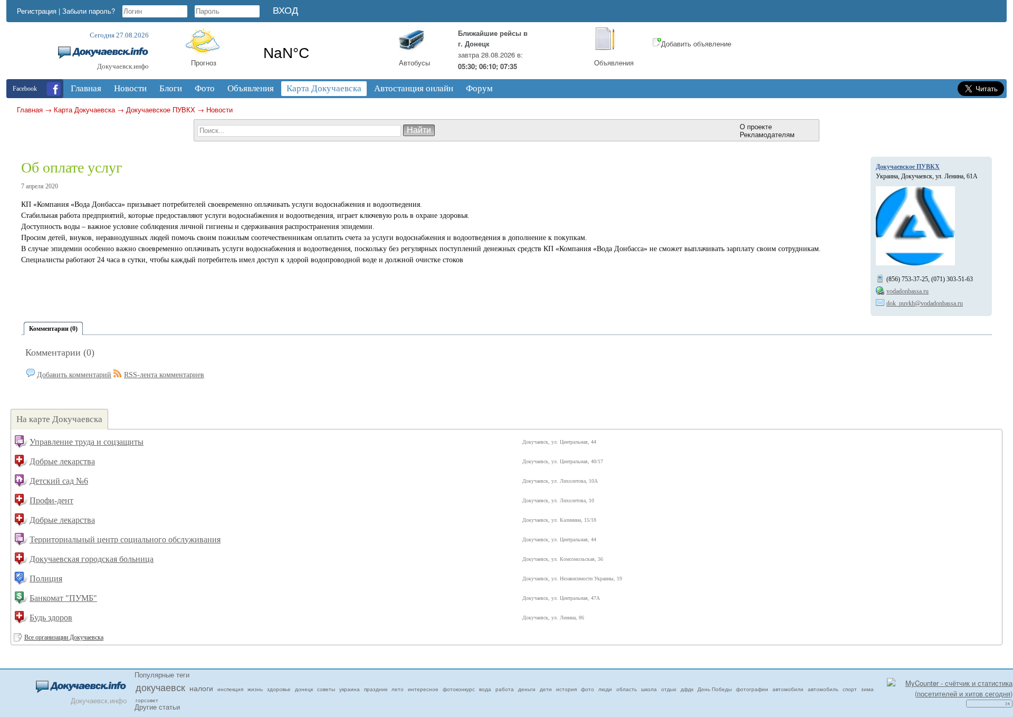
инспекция (230, 689)
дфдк (687, 689)
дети (546, 689)
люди (605, 689)
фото (587, 689)
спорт (850, 689)
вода (485, 689)
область (626, 689)
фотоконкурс (459, 689)
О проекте (756, 126)
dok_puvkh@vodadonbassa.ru (924, 303)
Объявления (614, 63)
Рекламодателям (767, 134)
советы (326, 689)
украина (349, 689)
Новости (219, 109)
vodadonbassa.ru (907, 291)
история (566, 689)
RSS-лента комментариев (164, 375)
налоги (201, 688)
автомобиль (823, 689)
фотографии (752, 689)
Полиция (46, 578)
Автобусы (414, 63)
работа (504, 689)
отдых (668, 689)
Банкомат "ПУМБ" (63, 598)
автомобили (788, 689)
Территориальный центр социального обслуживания (125, 539)
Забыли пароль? (88, 11)
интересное (423, 689)
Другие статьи (157, 707)
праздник (375, 689)
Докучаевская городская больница (92, 559)
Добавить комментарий (74, 375)
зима (867, 689)
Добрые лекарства (62, 461)
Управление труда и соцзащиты (87, 441)
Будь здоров (51, 617)
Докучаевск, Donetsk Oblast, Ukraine (321, 53)
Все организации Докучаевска (63, 637)
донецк (304, 689)
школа (649, 689)
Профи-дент (51, 500)
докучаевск (160, 687)
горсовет (147, 700)
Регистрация (36, 11)
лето (397, 689)
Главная (30, 109)
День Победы (714, 689)
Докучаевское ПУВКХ (160, 109)
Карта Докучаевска (84, 109)
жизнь (255, 689)
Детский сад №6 (59, 480)
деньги (527, 689)
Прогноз (203, 63)
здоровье (279, 689)
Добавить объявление (696, 44)
